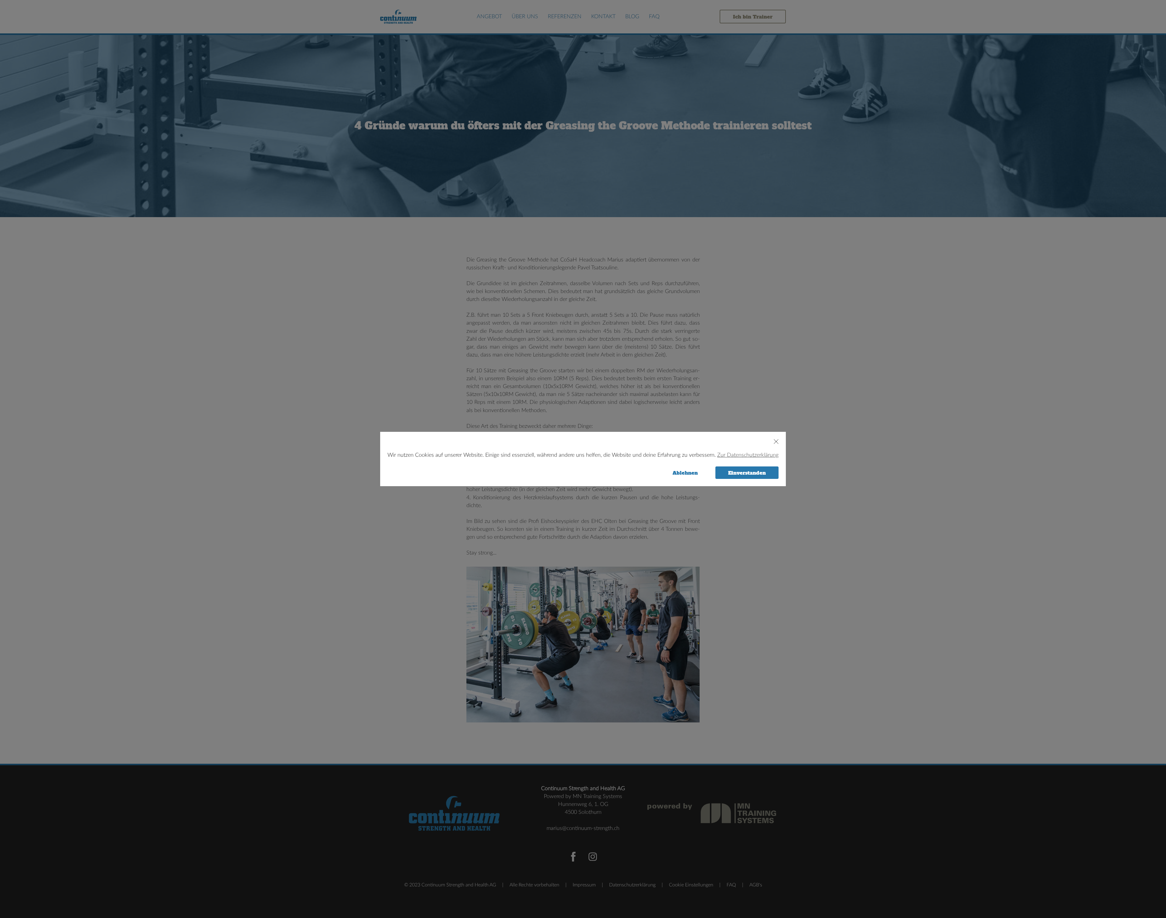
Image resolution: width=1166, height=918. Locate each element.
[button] (773, 441)
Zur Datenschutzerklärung (748, 455)
